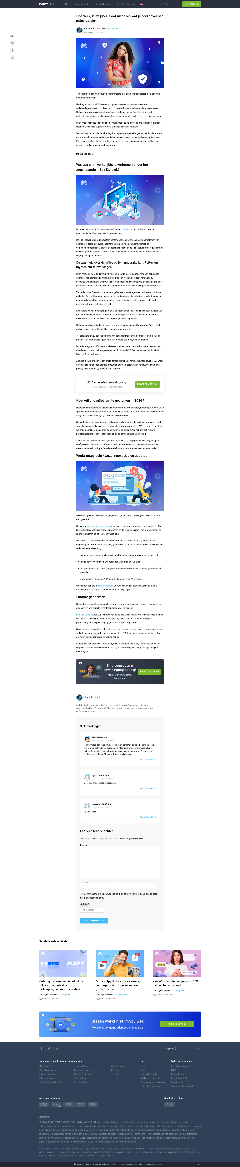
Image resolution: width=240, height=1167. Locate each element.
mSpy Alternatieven (125, 4)
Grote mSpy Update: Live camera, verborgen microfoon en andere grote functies (118, 985)
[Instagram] (57, 1048)
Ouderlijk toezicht (118, 1066)
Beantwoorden (148, 760)
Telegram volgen (47, 1078)
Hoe (67, 4)
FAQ (143, 1070)
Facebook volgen (82, 1070)
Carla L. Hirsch (92, 697)
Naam (122, 883)
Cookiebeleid (158, 1164)
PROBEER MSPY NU (147, 384)
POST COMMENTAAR (94, 920)
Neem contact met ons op (153, 1082)
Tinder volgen (80, 1066)
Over (143, 1066)
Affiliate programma (150, 1078)
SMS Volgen (45, 1066)
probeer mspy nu (177, 1024)
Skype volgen (80, 1082)
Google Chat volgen (83, 1074)
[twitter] (12, 43)
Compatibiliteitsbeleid (182, 1086)
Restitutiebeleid (105, 585)
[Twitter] (49, 1048)
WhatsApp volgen (47, 1070)
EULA (173, 1070)
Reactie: (84, 845)
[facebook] (12, 50)
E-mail (85, 883)
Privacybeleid (177, 1074)
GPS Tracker (116, 1070)
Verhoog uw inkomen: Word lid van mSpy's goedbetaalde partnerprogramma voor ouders (61, 985)
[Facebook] (41, 1048)
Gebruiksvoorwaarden (181, 1066)
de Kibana (127, 229)
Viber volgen (80, 1078)
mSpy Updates (103, 4)
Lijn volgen (115, 1074)
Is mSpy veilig (83, 614)
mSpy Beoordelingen (151, 1086)
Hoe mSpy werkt (149, 1074)
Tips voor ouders (82, 4)
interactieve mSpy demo (99, 526)
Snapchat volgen (47, 1074)
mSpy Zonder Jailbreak (50, 1082)
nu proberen (192, 4)
